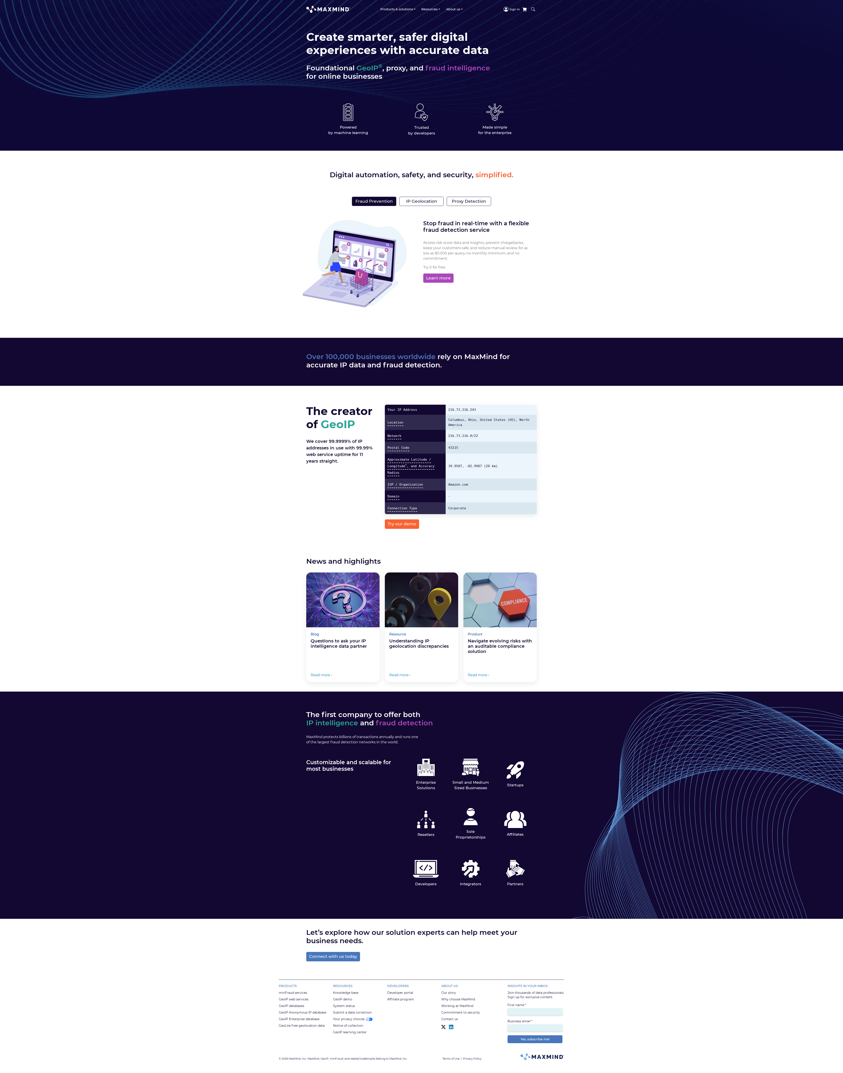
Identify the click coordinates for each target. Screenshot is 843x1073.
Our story (448, 993)
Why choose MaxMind (458, 999)
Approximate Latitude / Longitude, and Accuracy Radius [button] (410, 466)
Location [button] (395, 422)
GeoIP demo (342, 999)
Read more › (321, 675)
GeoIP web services (293, 999)
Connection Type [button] (402, 508)
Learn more (438, 278)
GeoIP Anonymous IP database (302, 1012)
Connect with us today (333, 956)
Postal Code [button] (398, 448)
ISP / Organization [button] (405, 484)
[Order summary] (524, 9)
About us (453, 9)
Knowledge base (345, 993)
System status (344, 1006)
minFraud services (293, 993)
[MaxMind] (328, 9)
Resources (429, 9)
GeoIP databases (291, 1006)
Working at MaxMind (457, 1006)
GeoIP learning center (350, 1032)
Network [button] (394, 436)
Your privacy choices (349, 1019)
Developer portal (400, 993)
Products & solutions (396, 9)
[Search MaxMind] (533, 9)
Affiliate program (400, 999)
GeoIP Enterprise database (299, 1019)
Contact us (449, 1019)
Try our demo (402, 523)
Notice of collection (348, 1026)
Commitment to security (460, 1012)
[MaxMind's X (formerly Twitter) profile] (443, 1027)
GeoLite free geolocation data (302, 1026)
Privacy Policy (472, 1058)
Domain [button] (393, 496)
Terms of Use (450, 1058)
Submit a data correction (352, 1012)
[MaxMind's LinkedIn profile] (451, 1027)
